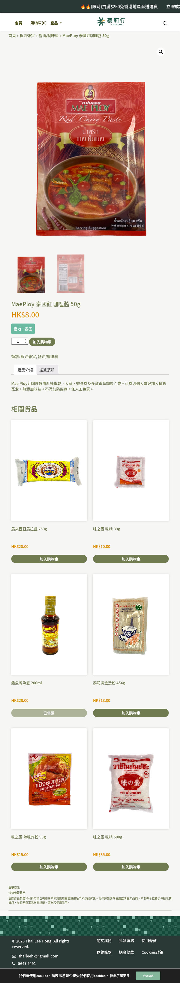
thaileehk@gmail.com (38, 956)
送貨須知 (46, 369)
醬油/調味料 (48, 35)
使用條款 (149, 940)
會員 (18, 23)
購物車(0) (38, 23)
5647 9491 (27, 963)
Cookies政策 (152, 952)
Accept (148, 975)
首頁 (12, 35)
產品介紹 (25, 369)
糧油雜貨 (27, 35)
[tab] (25, 370)
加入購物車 (42, 342)
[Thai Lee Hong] (111, 21)
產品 (54, 23)
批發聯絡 (126, 940)
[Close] (174, 6)
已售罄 (49, 713)
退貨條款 (104, 952)
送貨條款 (126, 952)
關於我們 (104, 940)
